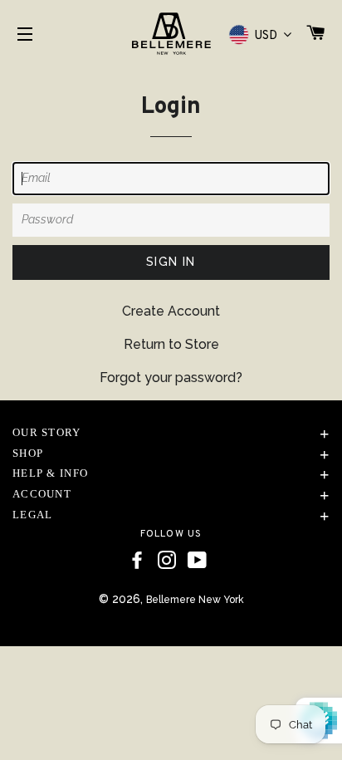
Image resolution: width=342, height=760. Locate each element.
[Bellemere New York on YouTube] (197, 560)
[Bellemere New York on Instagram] (167, 560)
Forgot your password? (171, 377)
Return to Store (171, 344)
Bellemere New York (195, 600)
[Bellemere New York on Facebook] (137, 560)
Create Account (171, 311)
